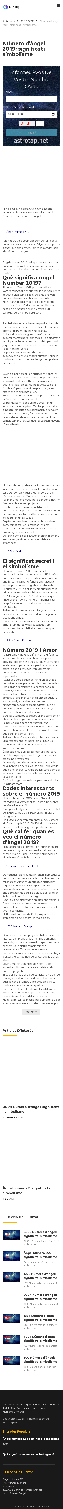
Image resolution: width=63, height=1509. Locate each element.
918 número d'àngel (18, 640)
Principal (10, 21)
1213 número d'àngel (14, 1482)
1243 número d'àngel (14, 1493)
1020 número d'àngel (19, 926)
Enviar (31, 132)
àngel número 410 (17, 231)
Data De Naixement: (20, 107)
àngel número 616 (13, 1479)
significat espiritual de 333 (22, 865)
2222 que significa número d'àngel (22, 1489)
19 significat (13, 551)
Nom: (9, 92)
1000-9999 (27, 21)
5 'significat (9, 1486)
